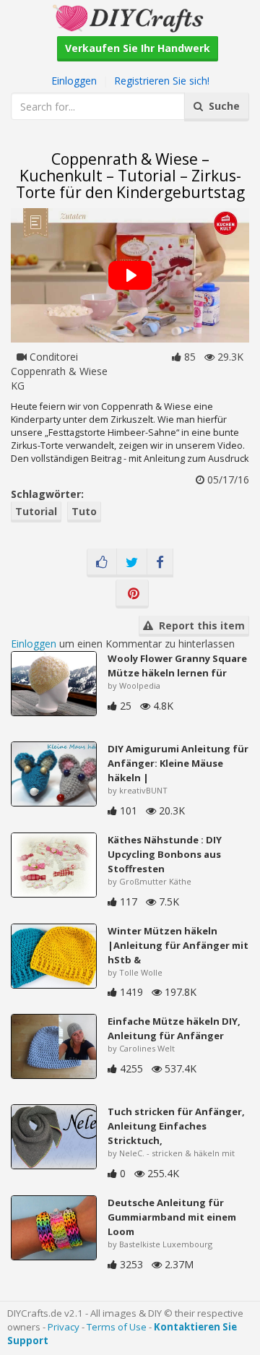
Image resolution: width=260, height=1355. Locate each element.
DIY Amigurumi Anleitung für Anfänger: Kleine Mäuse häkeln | (178, 763)
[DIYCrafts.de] (130, 17)
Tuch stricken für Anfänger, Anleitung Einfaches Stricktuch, (176, 1126)
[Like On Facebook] (102, 563)
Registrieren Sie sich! (161, 80)
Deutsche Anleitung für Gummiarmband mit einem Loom (172, 1217)
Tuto (84, 511)
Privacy (63, 1326)
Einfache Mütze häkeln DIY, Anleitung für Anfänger (174, 1028)
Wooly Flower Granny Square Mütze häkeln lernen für (177, 665)
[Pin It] (132, 594)
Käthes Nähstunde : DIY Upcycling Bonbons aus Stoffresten (165, 854)
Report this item (199, 625)
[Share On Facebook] (160, 563)
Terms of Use (117, 1326)
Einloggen (74, 80)
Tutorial (36, 511)
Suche (221, 106)
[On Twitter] (131, 563)
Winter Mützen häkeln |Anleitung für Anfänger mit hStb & (178, 945)
